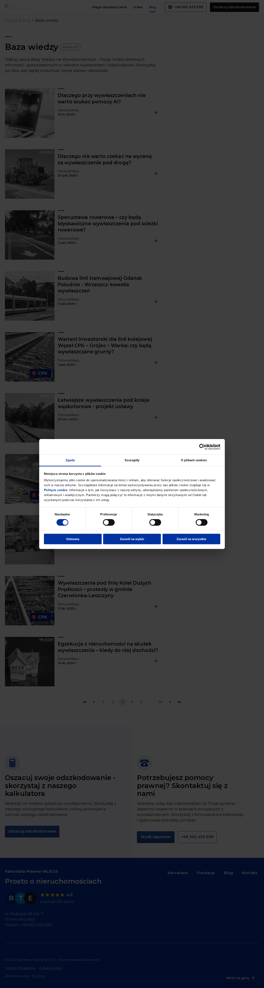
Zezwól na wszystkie (191, 539)
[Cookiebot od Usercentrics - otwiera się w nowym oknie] (202, 447)
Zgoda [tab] (70, 460)
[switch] (109, 522)
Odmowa (72, 539)
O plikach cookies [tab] (194, 460)
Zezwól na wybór (132, 539)
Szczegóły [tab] (132, 460)
